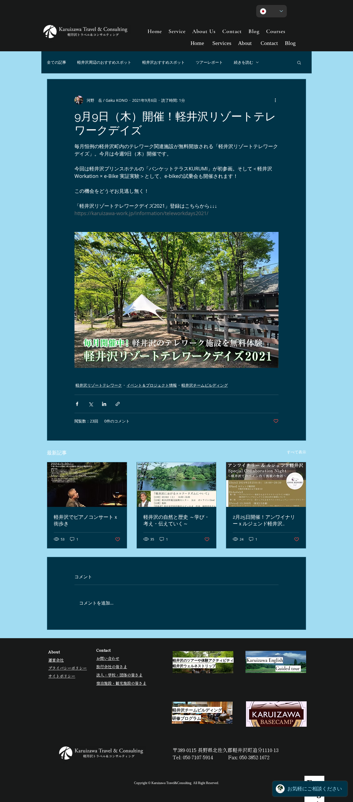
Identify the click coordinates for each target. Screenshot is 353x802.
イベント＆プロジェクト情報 (152, 385)
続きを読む (243, 62)
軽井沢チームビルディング (204, 385)
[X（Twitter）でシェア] (90, 404)
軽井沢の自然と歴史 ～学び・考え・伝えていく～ (176, 520)
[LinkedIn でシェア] (104, 404)
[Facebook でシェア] (77, 404)
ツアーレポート (209, 62)
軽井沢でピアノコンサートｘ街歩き (86, 520)
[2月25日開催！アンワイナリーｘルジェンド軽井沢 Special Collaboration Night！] (266, 484)
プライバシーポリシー (67, 668)
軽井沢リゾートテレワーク (99, 385)
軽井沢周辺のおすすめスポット (104, 62)
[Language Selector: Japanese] (271, 11)
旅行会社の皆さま (111, 666)
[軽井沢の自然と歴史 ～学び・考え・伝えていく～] (176, 484)
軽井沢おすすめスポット (163, 62)
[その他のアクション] (275, 100)
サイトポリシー (61, 676)
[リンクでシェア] (117, 404)
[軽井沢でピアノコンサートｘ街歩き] (87, 484)
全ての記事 (56, 62)
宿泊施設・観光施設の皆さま (121, 683)
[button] (299, 62)
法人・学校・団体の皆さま (119, 675)
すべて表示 (296, 452)
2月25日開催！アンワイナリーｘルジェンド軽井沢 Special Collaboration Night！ (264, 520)
